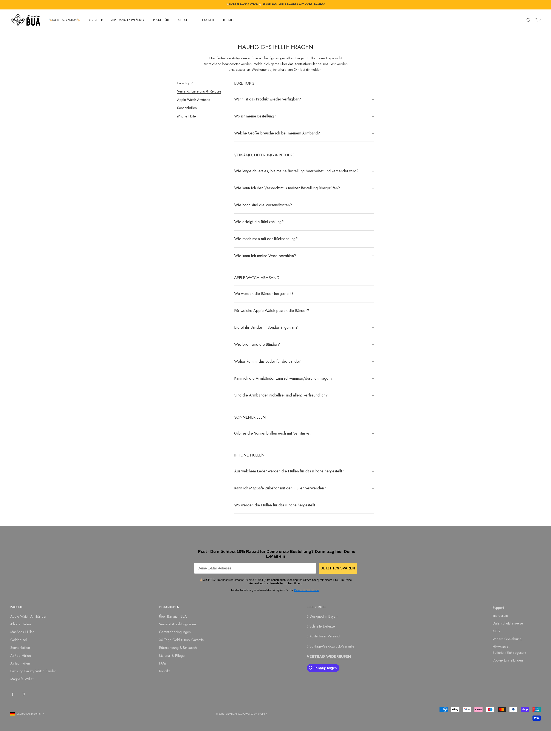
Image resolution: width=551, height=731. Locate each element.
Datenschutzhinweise (306, 590)
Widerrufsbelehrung (507, 639)
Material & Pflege (172, 655)
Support (498, 607)
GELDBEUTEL (185, 20)
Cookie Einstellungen (507, 660)
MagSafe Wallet (21, 679)
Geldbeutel (18, 639)
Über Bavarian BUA (173, 616)
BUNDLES (228, 20)
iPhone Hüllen (187, 116)
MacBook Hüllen (22, 631)
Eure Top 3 (185, 83)
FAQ (162, 663)
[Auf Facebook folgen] (12, 694)
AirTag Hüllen (20, 663)
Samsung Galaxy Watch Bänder (33, 671)
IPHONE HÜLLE (161, 20)
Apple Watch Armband (193, 99)
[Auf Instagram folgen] (24, 694)
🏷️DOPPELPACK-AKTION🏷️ (64, 20)
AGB (496, 631)
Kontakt (164, 671)
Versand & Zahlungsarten (177, 624)
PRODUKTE (208, 20)
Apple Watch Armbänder (28, 616)
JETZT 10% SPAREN (338, 568)
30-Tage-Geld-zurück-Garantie (181, 639)
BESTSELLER (95, 20)
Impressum (500, 615)
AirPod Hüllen (20, 655)
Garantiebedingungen (175, 631)
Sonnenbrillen (187, 107)
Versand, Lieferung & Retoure (199, 91)
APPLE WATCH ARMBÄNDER (127, 20)
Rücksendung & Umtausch (178, 647)
